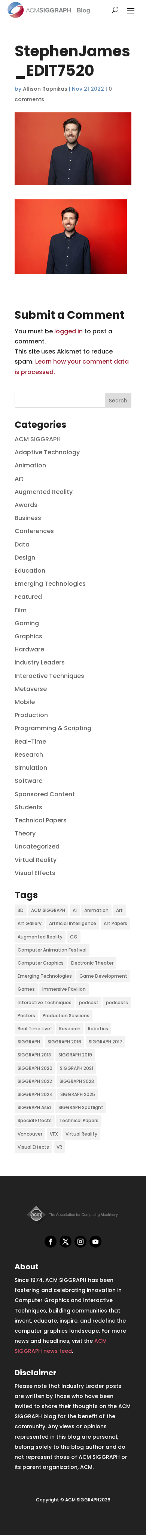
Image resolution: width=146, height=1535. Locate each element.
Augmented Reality (44, 492)
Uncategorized (37, 846)
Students (28, 807)
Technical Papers (41, 820)
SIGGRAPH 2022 (35, 1081)
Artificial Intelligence (72, 923)
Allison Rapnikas (45, 89)
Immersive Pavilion (64, 989)
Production (31, 715)
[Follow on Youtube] (95, 1242)
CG (73, 937)
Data (22, 544)
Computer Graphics (41, 963)
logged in (68, 331)
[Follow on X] (66, 1242)
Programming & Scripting (53, 728)
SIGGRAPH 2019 (75, 1055)
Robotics (98, 1028)
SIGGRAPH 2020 (35, 1068)
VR (59, 1147)
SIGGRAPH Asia (34, 1107)
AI (75, 910)
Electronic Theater (92, 963)
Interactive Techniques (49, 676)
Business (28, 518)
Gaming (27, 623)
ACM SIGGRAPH (38, 439)
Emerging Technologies (50, 583)
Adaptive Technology (47, 452)
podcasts (117, 1002)
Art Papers (115, 923)
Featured (28, 596)
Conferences (34, 531)
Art (19, 478)
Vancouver (30, 1134)
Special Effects (35, 1120)
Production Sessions (66, 1015)
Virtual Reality (36, 860)
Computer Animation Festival (52, 950)
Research (29, 754)
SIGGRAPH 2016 (64, 1042)
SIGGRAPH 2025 (77, 1094)
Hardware (29, 649)
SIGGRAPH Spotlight (80, 1107)
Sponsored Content (45, 794)
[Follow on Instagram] (80, 1242)
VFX (54, 1134)
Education (30, 570)
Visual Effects (35, 873)
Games (26, 989)
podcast (88, 1002)
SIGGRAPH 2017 (105, 1042)
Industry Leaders (40, 662)
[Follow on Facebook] (51, 1242)
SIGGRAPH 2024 (35, 1094)
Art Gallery (30, 923)
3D (21, 910)
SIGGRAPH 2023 (77, 1081)
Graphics (28, 636)
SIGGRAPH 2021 (76, 1068)
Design (25, 557)
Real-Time (30, 741)
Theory (25, 833)
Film (21, 610)
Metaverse (31, 689)
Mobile (25, 702)
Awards (26, 505)
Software (28, 780)
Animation (30, 465)
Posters (26, 1015)
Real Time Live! (35, 1028)
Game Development (103, 976)
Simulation (31, 767)
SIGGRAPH (29, 1042)
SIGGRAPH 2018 (34, 1055)
